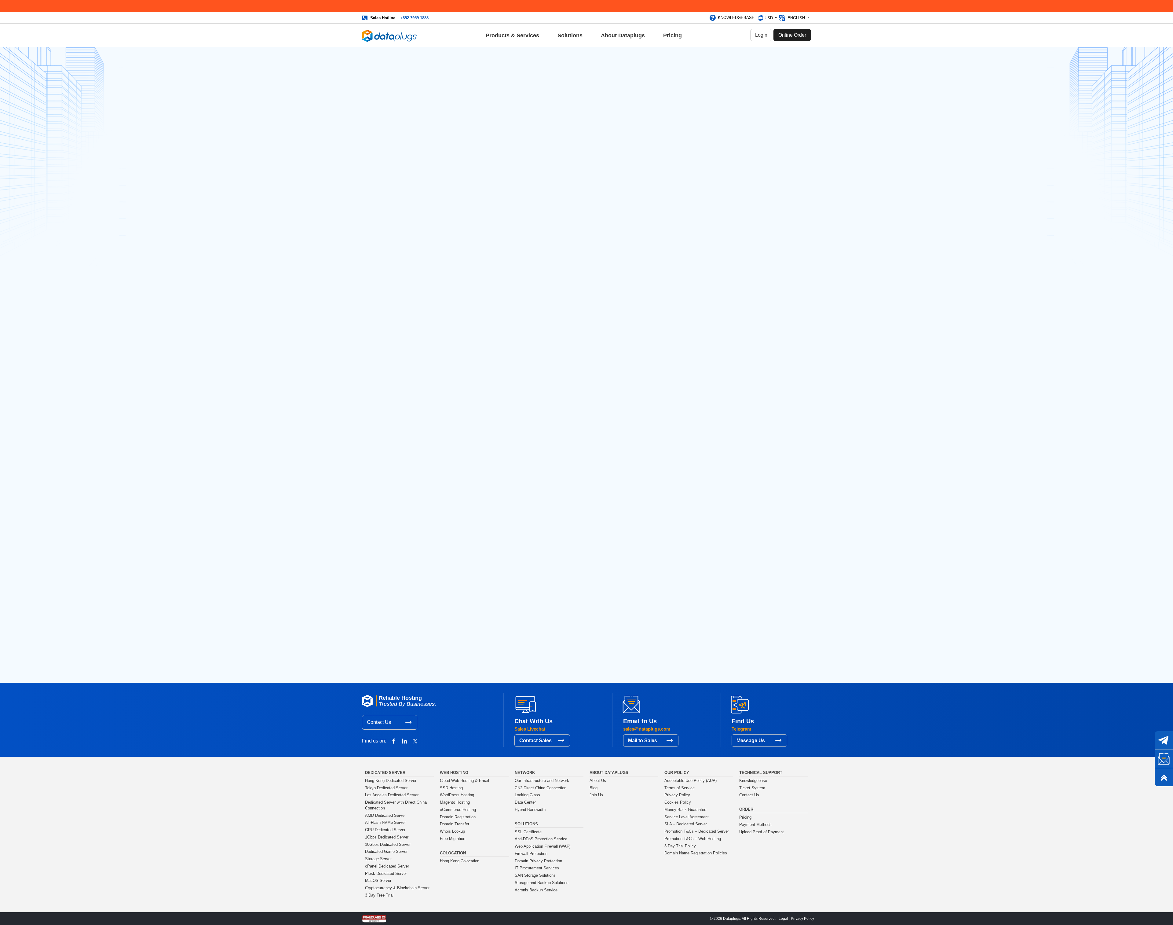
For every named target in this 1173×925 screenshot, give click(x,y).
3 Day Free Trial (379, 895)
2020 (689, 560)
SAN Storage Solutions (535, 875)
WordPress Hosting (457, 795)
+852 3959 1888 (414, 18)
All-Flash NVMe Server (385, 822)
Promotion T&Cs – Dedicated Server (696, 831)
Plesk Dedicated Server (386, 874)
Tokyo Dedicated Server (386, 788)
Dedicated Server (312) (707, 119)
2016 (689, 595)
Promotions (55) (701, 128)
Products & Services (512, 35)
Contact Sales (535, 740)
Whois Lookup (452, 831)
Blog (449, 289)
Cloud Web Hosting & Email (464, 781)
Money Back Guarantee (685, 810)
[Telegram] (1164, 740)
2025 (689, 516)
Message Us (750, 740)
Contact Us (379, 722)
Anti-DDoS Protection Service (541, 839)
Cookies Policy (677, 802)
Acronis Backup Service (536, 890)
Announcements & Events (454, 207)
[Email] (1164, 759)
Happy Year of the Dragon (617, 326)
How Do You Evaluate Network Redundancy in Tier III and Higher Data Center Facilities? (716, 455)
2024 (689, 525)
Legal (783, 918)
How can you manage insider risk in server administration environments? (714, 357)
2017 (689, 586)
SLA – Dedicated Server (685, 824)
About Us (598, 781)
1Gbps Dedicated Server (386, 837)
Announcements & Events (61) (715, 109)
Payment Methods (755, 825)
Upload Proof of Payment (761, 832)
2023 (689, 533)
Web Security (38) (702, 157)
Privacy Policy (677, 795)
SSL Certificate (528, 832)
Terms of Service (679, 788)
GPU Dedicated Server (385, 830)
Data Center (525, 802)
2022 (689, 542)
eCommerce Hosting (458, 810)
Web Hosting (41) (702, 147)
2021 (689, 551)
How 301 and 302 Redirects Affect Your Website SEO (713, 226)
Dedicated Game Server (386, 851)
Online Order (792, 35)
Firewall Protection (531, 854)
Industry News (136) (705, 138)
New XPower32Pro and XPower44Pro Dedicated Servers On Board (709, 261)
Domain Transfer (454, 824)
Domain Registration (458, 817)
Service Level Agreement (686, 817)
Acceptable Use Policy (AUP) (690, 781)
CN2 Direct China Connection (540, 788)
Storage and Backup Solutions (541, 883)
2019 (689, 569)
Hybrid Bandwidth (530, 810)
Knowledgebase (736, 17)
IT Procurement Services (537, 868)
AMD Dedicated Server (385, 815)
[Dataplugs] (389, 35)
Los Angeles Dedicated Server (391, 795)
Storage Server (378, 859)
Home (434, 289)
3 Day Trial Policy (680, 846)
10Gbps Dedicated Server (388, 844)
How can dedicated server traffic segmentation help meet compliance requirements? (715, 406)
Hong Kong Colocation (459, 861)
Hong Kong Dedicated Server (390, 781)
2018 (689, 577)
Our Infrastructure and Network (542, 781)
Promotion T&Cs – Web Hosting (692, 839)
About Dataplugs (623, 35)
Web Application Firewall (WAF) (542, 846)
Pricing (672, 35)
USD (769, 18)
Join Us (596, 795)
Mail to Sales (642, 740)
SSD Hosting (451, 788)
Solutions (570, 35)
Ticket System (752, 788)
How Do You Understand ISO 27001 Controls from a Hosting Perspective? (716, 381)
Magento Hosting (455, 802)
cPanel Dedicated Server (387, 866)
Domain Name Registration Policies (695, 853)
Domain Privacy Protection (538, 861)
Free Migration (452, 839)
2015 (689, 604)
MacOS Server (378, 881)
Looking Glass (527, 795)
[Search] (743, 67)
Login (761, 35)
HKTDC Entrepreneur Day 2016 (716, 242)
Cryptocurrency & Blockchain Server (397, 888)
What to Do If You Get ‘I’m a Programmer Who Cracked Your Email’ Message (712, 204)
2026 (689, 507)
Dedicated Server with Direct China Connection (396, 805)
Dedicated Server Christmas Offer (713, 302)
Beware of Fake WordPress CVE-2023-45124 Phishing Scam (485, 328)
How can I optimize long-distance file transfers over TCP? (711, 431)
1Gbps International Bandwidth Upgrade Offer (715, 283)
